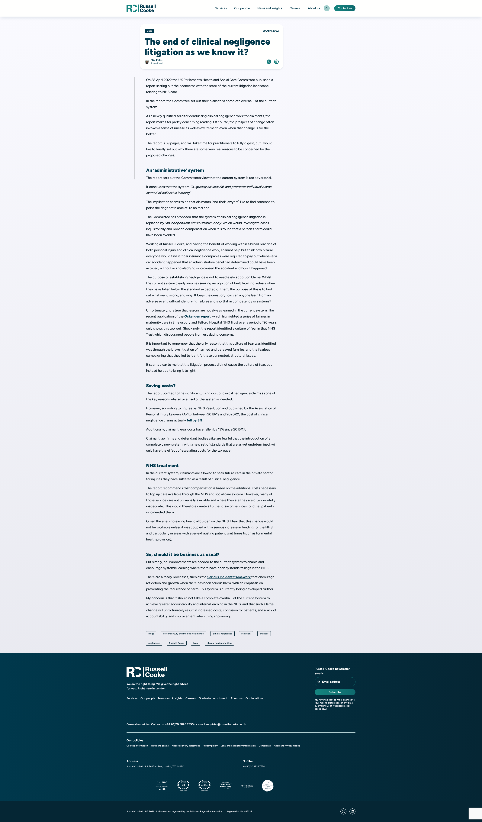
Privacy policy (210, 745)
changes (264, 633)
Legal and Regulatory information (238, 745)
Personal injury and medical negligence (183, 633)
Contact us (345, 8)
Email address (331, 681)
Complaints (265, 745)
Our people (242, 8)
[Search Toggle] (327, 8)
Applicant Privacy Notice (287, 745)
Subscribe (335, 692)
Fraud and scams (160, 745)
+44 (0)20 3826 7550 (179, 724)
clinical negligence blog (219, 643)
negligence (154, 643)
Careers (295, 8)
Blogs (151, 633)
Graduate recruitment (213, 698)
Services (221, 8)
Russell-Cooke (176, 643)
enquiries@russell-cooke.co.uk (226, 724)
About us (314, 8)
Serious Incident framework (229, 577)
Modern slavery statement (186, 745)
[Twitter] (343, 811)
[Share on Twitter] (269, 62)
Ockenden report (197, 316)
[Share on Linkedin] (276, 62)
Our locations (254, 698)
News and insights (269, 8)
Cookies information (137, 745)
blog (195, 643)
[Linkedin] (352, 811)
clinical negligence (222, 633)
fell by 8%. (195, 420)
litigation (246, 633)
